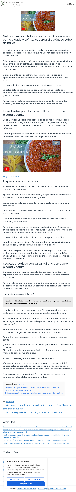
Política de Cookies (57, 489)
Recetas (10, 401)
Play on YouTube (11, 176)
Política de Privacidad (26, 489)
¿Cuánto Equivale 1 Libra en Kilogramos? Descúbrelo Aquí (34, 412)
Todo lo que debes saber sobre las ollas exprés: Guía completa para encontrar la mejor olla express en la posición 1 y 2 (37, 431)
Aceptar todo (26, 484)
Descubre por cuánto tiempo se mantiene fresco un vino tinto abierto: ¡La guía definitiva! (37, 427)
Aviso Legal (43, 489)
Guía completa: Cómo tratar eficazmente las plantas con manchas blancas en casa (36, 443)
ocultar (21, 384)
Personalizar (15, 479)
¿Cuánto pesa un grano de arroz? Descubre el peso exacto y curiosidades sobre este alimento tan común (36, 436)
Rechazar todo (34, 479)
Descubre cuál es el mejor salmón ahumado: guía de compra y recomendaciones (34, 440)
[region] (26, 473)
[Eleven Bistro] (12, 4)
